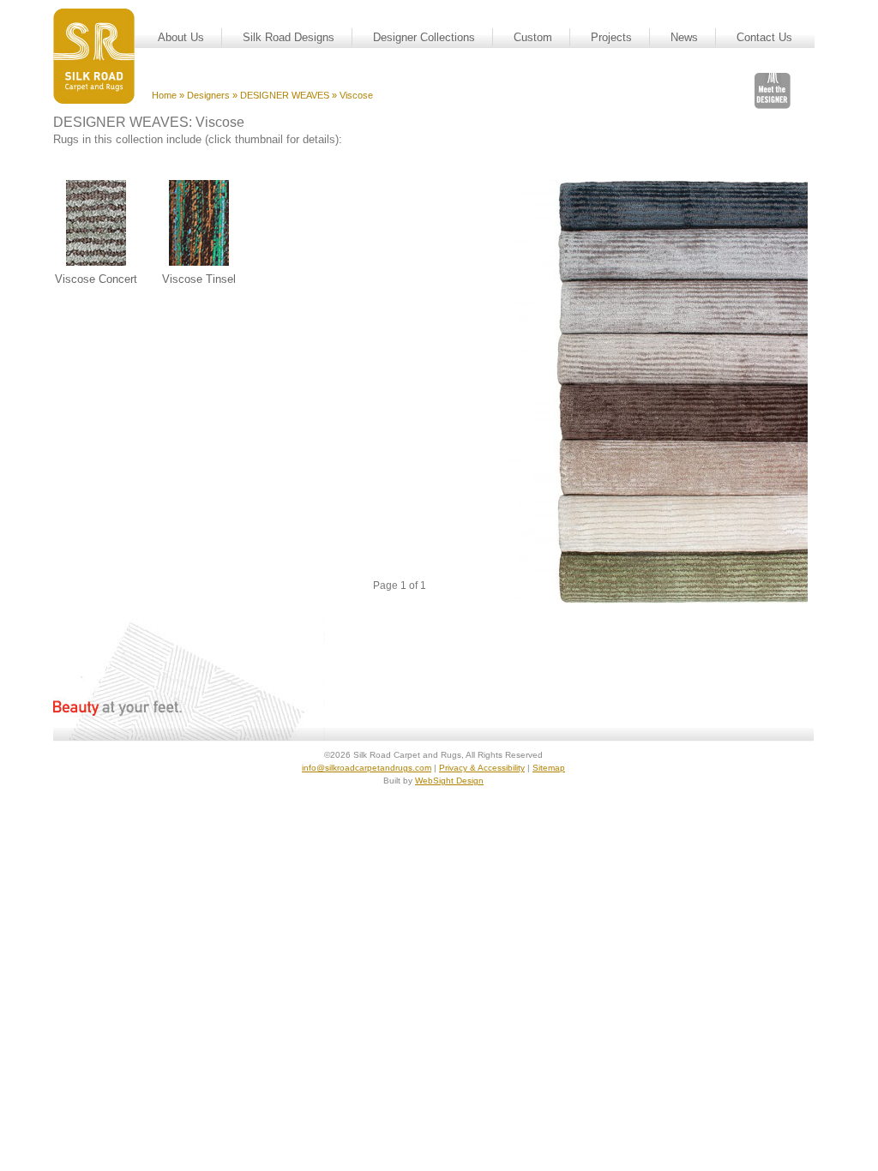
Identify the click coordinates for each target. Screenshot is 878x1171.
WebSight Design (449, 780)
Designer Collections (424, 37)
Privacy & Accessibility (482, 767)
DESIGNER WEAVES (284, 95)
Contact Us (764, 37)
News (684, 37)
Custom (533, 37)
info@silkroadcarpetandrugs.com (366, 767)
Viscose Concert (96, 279)
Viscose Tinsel (199, 279)
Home (164, 95)
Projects (611, 37)
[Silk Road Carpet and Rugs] (94, 56)
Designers (208, 95)
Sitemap (548, 767)
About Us (181, 37)
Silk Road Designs (288, 37)
